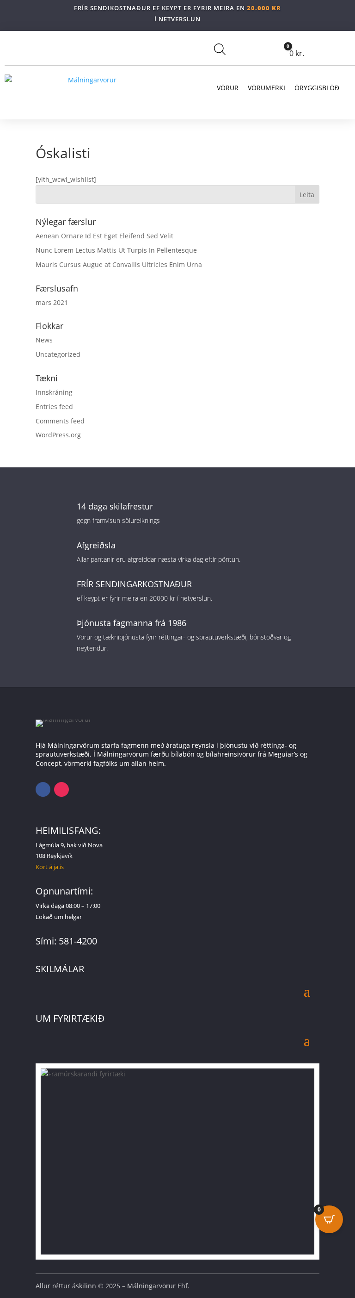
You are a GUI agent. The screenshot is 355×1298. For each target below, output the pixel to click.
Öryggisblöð (316, 87)
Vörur (228, 87)
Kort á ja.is (50, 867)
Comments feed (60, 420)
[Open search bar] (220, 49)
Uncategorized (58, 354)
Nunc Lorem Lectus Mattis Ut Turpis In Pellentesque (116, 250)
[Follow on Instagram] (61, 789)
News (44, 339)
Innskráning (54, 392)
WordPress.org (58, 434)
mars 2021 (52, 302)
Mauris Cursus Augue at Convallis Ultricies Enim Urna (119, 264)
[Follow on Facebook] (43, 789)
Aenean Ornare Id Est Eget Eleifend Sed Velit (104, 235)
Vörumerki (266, 87)
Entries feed (54, 406)
